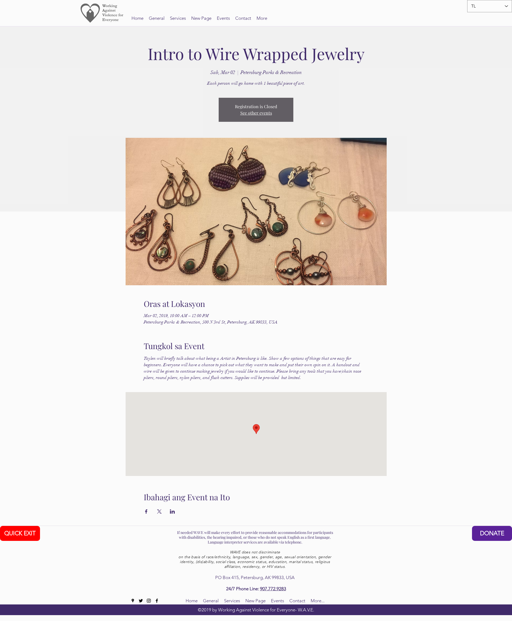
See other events (256, 113)
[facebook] (156, 600)
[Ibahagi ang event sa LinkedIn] (172, 511)
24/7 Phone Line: (243, 588)
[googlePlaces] (132, 600)
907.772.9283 (273, 588)
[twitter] (140, 600)
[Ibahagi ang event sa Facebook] (146, 511)
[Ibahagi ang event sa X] (159, 511)
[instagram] (148, 600)
